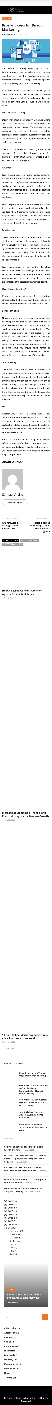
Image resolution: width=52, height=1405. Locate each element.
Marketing (7, 19)
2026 (10, 1201)
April (12, 1254)
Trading (8, 1377)
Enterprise (9, 1350)
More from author (29, 540)
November (15, 1234)
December (15, 1231)
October (14, 1237)
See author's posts (15, 502)
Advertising (10, 1328)
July (11, 1244)
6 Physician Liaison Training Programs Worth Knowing (33, 1074)
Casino (7, 1341)
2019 (10, 1224)
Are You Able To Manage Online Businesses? (11, 525)
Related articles (10, 540)
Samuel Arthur (8, 34)
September (15, 1241)
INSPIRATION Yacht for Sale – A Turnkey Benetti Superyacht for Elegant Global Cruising (33, 1089)
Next (13, 1048)
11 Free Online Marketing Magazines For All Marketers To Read (25, 1036)
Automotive (10, 1332)
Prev (7, 1048)
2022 (10, 1214)
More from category (12, 544)
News (7, 1373)
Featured (9, 1355)
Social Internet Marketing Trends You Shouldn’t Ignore (40, 527)
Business (11, 1289)
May (12, 1251)
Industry (8, 1359)
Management (11, 1364)
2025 (10, 1204)
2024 (10, 1207)
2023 (10, 1211)
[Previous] (6, 1137)
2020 (10, 1221)
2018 (10, 1227)
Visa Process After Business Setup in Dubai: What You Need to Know (33, 1102)
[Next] (11, 1137)
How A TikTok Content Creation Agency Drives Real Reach (22, 592)
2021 (10, 1217)
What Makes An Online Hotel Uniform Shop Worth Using (33, 1127)
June (12, 1247)
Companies (10, 1346)
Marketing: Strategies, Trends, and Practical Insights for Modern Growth (25, 814)
